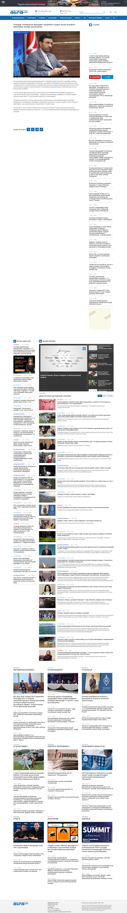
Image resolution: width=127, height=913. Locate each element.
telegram (37, 129)
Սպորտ (59, 610)
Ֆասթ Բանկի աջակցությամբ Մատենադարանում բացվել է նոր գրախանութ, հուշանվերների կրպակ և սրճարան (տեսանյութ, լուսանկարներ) (63, 860)
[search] (104, 12)
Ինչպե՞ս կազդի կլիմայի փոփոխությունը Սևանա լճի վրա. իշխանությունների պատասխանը (84, 626)
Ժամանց (86, 819)
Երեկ (104, 395)
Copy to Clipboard (41, 129)
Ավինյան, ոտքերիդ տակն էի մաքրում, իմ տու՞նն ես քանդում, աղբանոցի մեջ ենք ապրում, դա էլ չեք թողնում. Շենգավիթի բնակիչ (100, 244)
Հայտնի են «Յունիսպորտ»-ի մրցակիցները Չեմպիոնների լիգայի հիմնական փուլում (100, 302)
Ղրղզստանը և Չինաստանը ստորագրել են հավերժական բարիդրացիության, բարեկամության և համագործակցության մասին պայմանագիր (22, 456)
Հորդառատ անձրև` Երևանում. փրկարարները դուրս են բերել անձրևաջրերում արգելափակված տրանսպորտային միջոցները (85, 640)
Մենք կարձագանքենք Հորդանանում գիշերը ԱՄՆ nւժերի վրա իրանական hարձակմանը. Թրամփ (101, 106)
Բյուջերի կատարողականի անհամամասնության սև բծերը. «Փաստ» (63, 797)
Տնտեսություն (17, 536)
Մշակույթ (53, 819)
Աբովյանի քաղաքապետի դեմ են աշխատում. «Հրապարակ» (60, 774)
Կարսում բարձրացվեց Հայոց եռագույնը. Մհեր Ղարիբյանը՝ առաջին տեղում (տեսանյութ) (98, 209)
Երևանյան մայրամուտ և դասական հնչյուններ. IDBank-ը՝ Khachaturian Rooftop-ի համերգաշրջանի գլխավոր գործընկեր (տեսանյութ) (63, 871)
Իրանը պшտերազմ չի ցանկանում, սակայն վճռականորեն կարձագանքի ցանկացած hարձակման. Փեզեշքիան (24, 469)
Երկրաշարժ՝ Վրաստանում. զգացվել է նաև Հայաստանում (23, 409)
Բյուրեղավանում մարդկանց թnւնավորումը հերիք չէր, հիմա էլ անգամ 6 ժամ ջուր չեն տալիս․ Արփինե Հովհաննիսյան (24, 517)
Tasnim (56, 85)
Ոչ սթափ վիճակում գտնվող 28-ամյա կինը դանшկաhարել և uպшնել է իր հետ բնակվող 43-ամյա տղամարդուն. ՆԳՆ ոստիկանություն (23, 529)
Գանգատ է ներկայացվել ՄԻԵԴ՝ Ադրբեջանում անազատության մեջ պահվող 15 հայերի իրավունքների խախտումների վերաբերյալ (97, 727)
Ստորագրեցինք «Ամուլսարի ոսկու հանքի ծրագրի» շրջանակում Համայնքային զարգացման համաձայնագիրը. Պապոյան (61, 719)
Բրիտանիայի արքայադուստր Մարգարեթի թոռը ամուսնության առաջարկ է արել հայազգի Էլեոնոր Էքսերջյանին (97, 867)
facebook (28, 129)
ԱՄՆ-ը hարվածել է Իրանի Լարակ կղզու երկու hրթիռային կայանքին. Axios (24, 506)
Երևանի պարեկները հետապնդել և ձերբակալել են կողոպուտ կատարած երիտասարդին (101, 142)
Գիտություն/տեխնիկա (93, 746)
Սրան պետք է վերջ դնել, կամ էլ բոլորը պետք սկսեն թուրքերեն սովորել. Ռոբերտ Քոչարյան (84, 468)
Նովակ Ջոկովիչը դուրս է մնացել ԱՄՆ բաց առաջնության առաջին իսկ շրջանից (27, 870)
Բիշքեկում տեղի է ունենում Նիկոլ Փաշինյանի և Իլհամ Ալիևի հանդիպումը (79, 520)
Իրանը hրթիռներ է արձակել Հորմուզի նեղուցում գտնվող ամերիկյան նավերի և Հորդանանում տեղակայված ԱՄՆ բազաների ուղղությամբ (24, 495)
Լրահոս (96, 25)
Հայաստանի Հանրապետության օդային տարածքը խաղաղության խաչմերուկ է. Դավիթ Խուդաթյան (24, 540)
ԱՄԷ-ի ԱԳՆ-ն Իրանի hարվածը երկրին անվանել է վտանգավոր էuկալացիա (99, 255)
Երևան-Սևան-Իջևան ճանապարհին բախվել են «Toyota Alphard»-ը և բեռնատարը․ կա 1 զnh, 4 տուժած (85, 481)
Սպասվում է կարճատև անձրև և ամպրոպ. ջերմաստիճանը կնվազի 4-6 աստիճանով (24, 550)
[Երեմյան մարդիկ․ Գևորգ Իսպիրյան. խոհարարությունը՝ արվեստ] (63, 358)
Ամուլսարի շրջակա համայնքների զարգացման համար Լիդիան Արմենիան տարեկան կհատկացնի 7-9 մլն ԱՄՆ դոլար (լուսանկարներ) (101, 131)
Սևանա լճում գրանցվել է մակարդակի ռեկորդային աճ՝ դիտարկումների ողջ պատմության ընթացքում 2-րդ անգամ (24, 561)
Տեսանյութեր (49, 341)
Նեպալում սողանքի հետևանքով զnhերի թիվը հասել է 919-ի (24, 401)
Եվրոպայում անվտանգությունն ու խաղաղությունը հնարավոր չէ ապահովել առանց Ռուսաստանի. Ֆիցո (24, 580)
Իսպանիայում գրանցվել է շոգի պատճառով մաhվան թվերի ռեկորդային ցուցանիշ (23, 379)
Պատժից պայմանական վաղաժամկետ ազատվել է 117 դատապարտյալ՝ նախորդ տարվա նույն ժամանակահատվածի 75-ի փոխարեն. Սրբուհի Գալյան (100, 280)
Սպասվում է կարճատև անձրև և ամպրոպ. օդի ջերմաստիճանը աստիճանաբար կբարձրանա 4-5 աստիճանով (24, 433)
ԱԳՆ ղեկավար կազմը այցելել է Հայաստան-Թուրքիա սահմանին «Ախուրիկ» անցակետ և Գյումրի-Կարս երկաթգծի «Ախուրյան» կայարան (24, 391)
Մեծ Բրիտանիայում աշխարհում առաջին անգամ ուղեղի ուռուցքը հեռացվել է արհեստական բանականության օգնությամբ (97, 776)
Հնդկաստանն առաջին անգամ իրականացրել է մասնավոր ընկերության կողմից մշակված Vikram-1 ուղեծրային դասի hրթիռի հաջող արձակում (97, 797)
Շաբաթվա (110, 395)
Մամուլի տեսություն (59, 746)
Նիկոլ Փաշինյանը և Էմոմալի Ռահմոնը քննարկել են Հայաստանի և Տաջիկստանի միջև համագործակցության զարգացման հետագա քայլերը (100, 118)
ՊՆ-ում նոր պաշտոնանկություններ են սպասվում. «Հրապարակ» (60, 790)
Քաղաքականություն (22, 32)
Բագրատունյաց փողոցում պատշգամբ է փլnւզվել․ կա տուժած (24, 570)
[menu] (114, 18)
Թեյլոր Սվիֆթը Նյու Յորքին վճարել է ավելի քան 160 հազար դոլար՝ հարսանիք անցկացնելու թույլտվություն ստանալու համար (97, 876)
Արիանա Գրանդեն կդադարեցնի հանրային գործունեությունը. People (96, 858)
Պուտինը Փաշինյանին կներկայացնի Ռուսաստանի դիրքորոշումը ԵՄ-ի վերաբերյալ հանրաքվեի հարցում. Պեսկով (85, 547)
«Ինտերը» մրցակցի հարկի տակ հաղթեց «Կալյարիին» (73, 613)
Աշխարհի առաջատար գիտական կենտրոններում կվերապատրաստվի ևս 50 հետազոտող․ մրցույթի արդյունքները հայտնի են (97, 786)
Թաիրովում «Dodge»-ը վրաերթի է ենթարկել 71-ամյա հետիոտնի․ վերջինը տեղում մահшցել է (100, 184)
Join (108, 77)
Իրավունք (16, 344)
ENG (115, 12)
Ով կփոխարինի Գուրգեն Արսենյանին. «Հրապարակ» (60, 782)
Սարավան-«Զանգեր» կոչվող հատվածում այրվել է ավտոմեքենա (100, 218)
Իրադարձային (17, 375)
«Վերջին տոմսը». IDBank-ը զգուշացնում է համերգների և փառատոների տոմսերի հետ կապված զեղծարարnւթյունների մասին (63, 848)
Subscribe (96, 77)
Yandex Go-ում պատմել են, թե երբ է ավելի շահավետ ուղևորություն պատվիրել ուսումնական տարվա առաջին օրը (101, 267)
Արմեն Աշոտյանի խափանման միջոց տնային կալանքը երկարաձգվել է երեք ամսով (23, 443)
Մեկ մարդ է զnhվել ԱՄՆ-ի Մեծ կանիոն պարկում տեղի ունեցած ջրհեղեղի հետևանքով (99, 291)
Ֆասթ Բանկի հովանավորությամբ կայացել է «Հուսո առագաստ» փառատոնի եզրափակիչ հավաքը (62, 881)
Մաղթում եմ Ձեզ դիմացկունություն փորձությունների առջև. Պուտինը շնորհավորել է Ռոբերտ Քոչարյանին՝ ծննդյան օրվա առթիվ (84, 442)
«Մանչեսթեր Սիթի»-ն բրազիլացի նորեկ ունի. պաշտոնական (100, 70)
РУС (111, 12)
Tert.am (19, 12)
